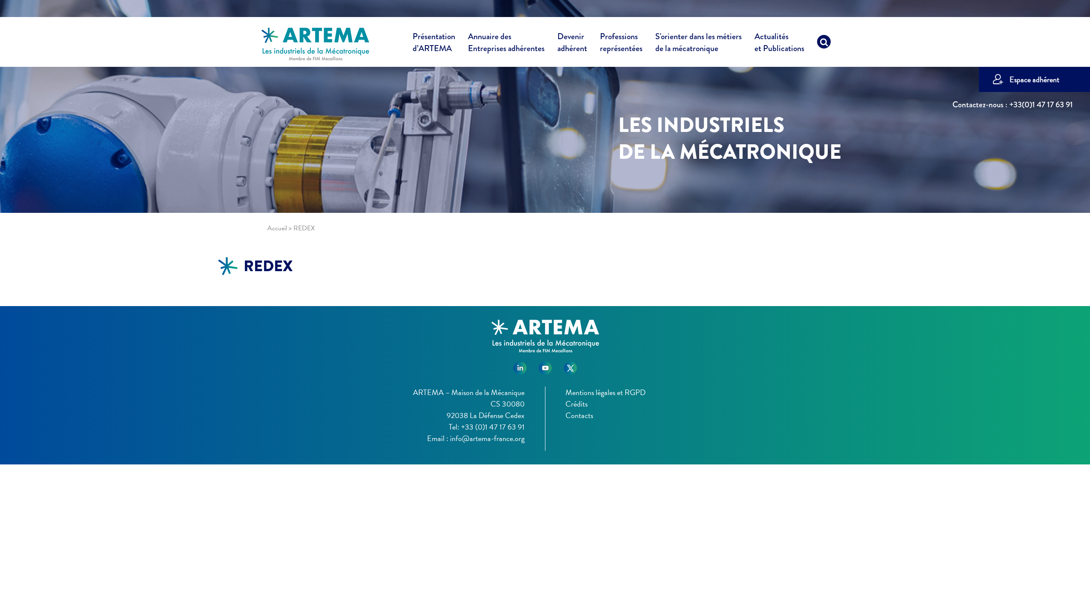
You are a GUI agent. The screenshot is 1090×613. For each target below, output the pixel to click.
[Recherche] (824, 44)
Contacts (579, 415)
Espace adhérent (1034, 79)
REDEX (268, 266)
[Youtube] (545, 365)
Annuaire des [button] (506, 42)
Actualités (779, 42)
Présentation (434, 42)
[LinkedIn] (520, 365)
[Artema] (315, 43)
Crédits (576, 404)
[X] (570, 365)
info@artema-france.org (487, 438)
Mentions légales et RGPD (605, 392)
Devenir (572, 42)
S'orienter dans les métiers (698, 42)
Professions (621, 42)
